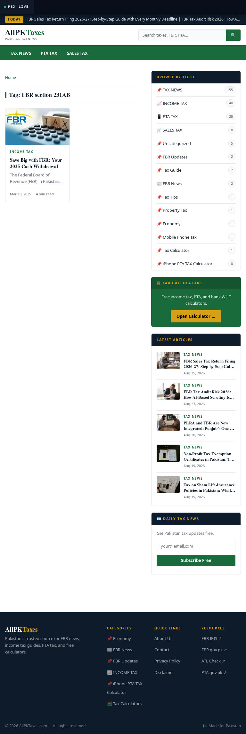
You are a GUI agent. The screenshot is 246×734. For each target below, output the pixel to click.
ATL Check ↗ (213, 661)
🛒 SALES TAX (195, 130)
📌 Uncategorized (195, 143)
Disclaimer (164, 672)
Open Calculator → (196, 316)
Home (10, 77)
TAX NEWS (20, 53)
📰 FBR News (195, 183)
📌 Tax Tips (195, 197)
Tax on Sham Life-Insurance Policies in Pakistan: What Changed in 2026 (209, 490)
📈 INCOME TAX (195, 103)
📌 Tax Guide (195, 170)
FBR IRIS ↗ (211, 638)
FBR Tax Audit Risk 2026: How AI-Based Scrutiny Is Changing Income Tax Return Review (207, 399)
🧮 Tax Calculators (124, 703)
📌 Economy (195, 223)
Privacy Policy (167, 661)
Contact (161, 650)
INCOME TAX (21, 151)
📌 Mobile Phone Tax (195, 237)
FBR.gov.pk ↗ (214, 650)
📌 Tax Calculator (195, 250)
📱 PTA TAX (195, 116)
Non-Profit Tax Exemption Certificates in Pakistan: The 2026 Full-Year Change (209, 458)
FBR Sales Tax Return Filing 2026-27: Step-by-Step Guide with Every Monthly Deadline (102, 19)
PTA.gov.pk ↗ (214, 672)
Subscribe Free (196, 560)
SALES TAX (77, 53)
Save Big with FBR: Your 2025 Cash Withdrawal (36, 163)
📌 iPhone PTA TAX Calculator (195, 264)
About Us (163, 638)
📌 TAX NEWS (195, 90)
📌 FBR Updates (195, 157)
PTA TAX (49, 53)
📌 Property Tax (195, 210)
